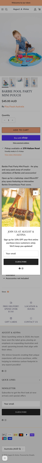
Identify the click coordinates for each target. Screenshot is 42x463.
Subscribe (21, 262)
